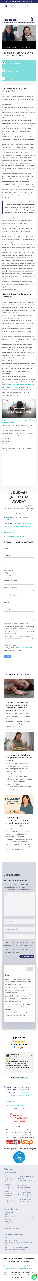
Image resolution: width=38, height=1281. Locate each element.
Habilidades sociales (26, 1181)
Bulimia (7, 1198)
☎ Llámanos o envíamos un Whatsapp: (16, 517)
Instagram (14, 428)
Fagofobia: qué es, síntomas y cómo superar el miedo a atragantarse (18, 820)
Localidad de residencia (11, 580)
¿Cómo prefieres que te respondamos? (15, 595)
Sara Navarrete (14, 713)
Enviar (7, 656)
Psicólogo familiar (25, 1192)
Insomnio (23, 1185)
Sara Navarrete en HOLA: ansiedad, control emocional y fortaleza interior (18, 1007)
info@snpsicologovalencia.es (15, 536)
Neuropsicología (25, 1187)
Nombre (6, 548)
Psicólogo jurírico (25, 1194)
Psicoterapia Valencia (25, 1275)
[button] (34, 1277)
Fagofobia (10, 79)
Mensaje (7, 610)
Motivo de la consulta (10, 587)
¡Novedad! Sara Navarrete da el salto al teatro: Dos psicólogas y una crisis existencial (17, 998)
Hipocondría (23, 1183)
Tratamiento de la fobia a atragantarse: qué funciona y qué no (19, 758)
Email (6, 563)
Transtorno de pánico (26, 1197)
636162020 (11, 1)
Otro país (8, 575)
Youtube (5, 430)
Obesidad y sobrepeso (27, 1190)
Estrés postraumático (26, 1176)
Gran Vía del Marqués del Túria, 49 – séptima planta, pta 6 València (19, 1095)
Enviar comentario (27, 956)
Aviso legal (22, 1266)
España (8, 573)
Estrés (22, 1174)
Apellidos (7, 556)
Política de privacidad (11, 1266)
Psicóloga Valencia (14, 1272)
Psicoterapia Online (11, 1275)
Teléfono (6, 602)
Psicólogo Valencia (27, 1272)
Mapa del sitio (29, 1268)
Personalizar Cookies (17, 1268)
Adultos (8, 1169)
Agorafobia (8, 1193)
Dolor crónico (9, 1200)
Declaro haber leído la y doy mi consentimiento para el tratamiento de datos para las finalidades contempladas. (19, 649)
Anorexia (8, 1195)
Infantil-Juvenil (11, 1209)
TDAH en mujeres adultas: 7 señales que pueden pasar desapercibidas (16, 990)
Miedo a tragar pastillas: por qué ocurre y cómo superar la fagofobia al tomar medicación (18, 981)
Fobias (22, 1178)
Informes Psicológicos (14, 1235)
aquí (9, 451)
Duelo (7, 1202)
